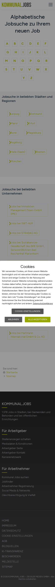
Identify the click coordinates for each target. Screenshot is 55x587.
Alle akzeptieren (37, 319)
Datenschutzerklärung (43, 303)
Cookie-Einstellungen (27, 311)
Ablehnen (13, 319)
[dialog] (27, 293)
